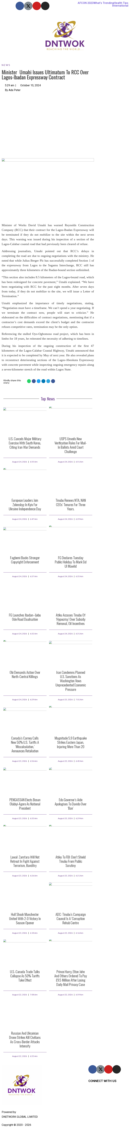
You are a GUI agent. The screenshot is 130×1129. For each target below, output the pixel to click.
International (120, 5)
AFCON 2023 (85, 3)
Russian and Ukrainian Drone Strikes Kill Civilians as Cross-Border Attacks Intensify (25, 1039)
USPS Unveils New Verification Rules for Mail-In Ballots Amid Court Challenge (71, 445)
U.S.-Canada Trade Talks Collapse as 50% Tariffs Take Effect (25, 976)
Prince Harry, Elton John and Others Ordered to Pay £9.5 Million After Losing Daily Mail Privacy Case (70, 978)
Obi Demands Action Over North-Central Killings (25, 674)
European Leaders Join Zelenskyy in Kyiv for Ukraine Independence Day (25, 504)
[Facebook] (20, 6)
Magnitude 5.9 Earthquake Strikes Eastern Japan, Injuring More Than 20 (71, 742)
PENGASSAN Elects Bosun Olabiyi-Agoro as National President (24, 804)
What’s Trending (103, 3)
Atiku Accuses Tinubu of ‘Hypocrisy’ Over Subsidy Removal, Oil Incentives (70, 619)
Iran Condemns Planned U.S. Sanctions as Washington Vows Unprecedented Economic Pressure (71, 681)
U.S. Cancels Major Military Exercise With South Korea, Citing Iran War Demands (25, 443)
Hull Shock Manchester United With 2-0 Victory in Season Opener (25, 918)
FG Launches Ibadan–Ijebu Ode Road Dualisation (25, 617)
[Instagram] (45, 6)
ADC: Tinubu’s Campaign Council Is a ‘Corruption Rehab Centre (71, 918)
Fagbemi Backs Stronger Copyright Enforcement (25, 559)
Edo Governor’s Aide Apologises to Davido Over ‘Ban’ (70, 804)
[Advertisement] (48, 121)
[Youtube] (36, 6)
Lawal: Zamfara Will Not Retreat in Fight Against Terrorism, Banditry (24, 861)
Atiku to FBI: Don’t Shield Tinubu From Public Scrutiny (71, 861)
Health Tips (121, 3)
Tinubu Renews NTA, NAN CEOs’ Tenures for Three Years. (71, 504)
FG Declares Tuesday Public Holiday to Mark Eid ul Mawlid (70, 562)
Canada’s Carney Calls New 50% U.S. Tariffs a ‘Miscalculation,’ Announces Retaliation (25, 744)
